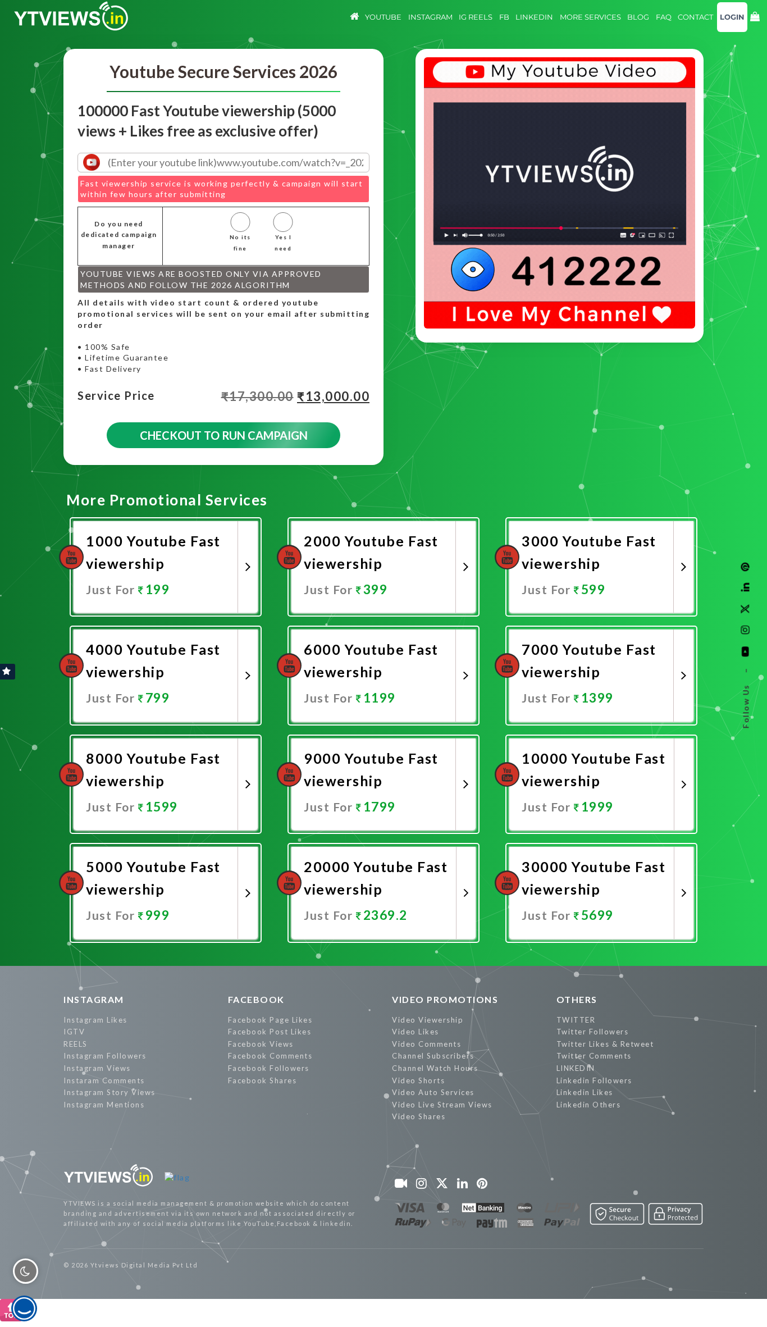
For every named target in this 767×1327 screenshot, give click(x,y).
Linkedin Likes (584, 1092)
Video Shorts (418, 1080)
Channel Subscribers (433, 1055)
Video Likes (415, 1031)
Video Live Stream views (442, 1104)
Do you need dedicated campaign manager (119, 235)
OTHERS (576, 999)
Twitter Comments (594, 1055)
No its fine (240, 243)
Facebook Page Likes (270, 1019)
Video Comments (426, 1043)
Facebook (256, 999)
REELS (75, 1043)
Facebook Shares (262, 1080)
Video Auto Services (433, 1092)
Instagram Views (97, 1068)
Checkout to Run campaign (224, 435)
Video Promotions (445, 999)
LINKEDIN (575, 1068)
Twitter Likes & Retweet (605, 1043)
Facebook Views (261, 1043)
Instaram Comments (104, 1080)
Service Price (116, 396)
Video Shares (418, 1116)
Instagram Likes (95, 1019)
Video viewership (427, 1019)
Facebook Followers (268, 1068)
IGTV (74, 1031)
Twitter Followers (592, 1031)
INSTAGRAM (93, 999)
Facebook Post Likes (270, 1031)
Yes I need (283, 243)
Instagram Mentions (103, 1104)
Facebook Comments (270, 1055)
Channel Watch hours (435, 1068)
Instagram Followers (105, 1055)
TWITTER (576, 1019)
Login (732, 16)
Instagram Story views (109, 1092)
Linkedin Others (588, 1104)
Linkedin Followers (594, 1080)
